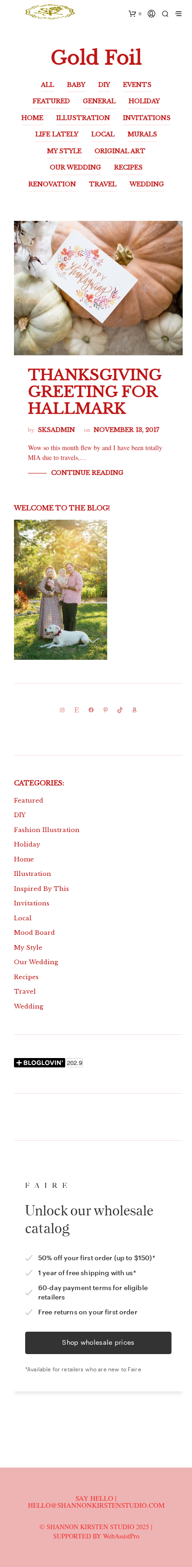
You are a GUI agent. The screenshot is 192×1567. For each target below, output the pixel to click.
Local (23, 918)
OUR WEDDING (75, 167)
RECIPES (128, 167)
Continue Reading (87, 473)
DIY (104, 85)
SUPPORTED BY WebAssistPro (96, 1535)
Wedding (28, 1006)
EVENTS (137, 85)
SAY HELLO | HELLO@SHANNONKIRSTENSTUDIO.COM (96, 1501)
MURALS (142, 134)
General (99, 101)
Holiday (27, 844)
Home (24, 859)
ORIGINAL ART (120, 151)
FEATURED (51, 101)
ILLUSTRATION (83, 118)
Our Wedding (36, 962)
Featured (28, 801)
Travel (25, 991)
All (47, 85)
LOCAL (103, 134)
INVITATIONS (147, 118)
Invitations (31, 903)
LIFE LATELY (56, 134)
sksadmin (56, 430)
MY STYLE (64, 151)
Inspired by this (41, 889)
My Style (28, 948)
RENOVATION (52, 184)
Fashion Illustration (47, 830)
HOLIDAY (144, 101)
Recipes (26, 977)
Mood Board (34, 933)
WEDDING (147, 184)
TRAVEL (103, 184)
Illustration (32, 874)
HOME (32, 118)
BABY (76, 85)
